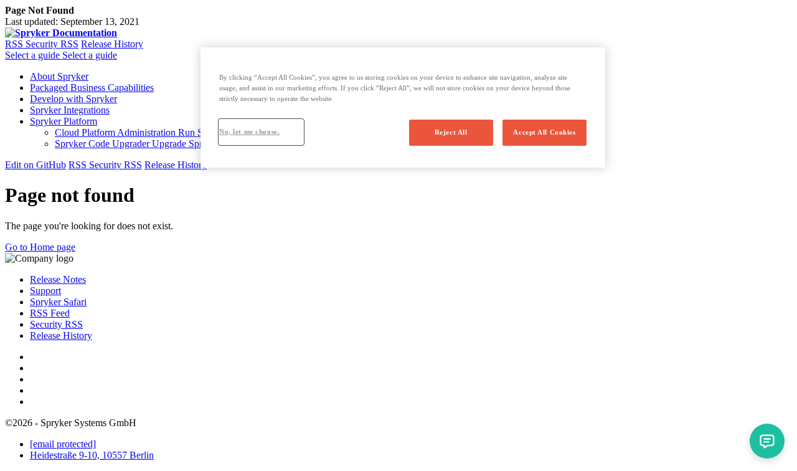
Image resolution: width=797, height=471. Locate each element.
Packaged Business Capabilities (92, 87)
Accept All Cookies (544, 132)
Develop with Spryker (73, 98)
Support (45, 290)
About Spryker (59, 76)
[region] (402, 107)
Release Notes (58, 279)
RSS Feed (50, 313)
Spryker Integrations (70, 110)
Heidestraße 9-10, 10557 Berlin (92, 455)
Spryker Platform (63, 121)
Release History (112, 44)
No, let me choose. (249, 131)
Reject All (451, 132)
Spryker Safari (58, 302)
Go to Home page (40, 247)
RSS (15, 44)
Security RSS (52, 44)
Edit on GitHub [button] (35, 164)
